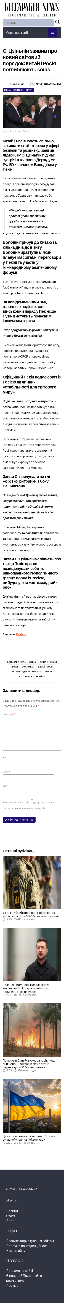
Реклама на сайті (19, 1271)
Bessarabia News (16, 662)
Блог (10, 1221)
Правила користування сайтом (30, 1241)
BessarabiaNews (52, 83)
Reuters (21, 634)
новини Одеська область (27, 671)
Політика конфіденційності (27, 1246)
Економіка (28, 666)
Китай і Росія (45, 666)
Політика (18, 90)
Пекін (48, 671)
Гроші (14, 666)
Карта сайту (15, 1251)
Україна (40, 676)
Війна (7, 90)
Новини (12, 1211)
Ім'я (6, 757)
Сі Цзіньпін (25, 676)
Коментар (9, 714)
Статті (28, 90)
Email (6, 771)
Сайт (5, 785)
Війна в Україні (48, 662)
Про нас (12, 1285)
